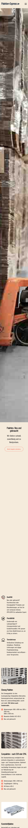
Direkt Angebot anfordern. (14, 449)
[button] (23, 676)
